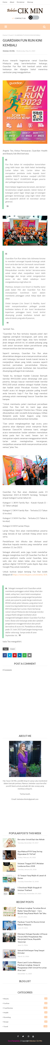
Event (11, 35)
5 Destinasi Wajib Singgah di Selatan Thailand (30, 889)
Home (5, 2)
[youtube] (33, 1036)
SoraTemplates (14, 1041)
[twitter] (23, 1036)
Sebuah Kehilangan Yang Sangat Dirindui (31, 951)
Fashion (25, 1003)
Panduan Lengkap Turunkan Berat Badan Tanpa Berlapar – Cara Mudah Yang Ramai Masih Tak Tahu (32, 910)
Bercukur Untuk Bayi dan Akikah (31, 839)
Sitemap (30, 2)
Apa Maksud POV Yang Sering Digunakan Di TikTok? (30, 852)
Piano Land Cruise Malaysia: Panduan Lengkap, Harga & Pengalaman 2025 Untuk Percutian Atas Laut (32, 966)
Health (25, 1012)
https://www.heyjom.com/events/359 (30, 574)
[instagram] (28, 1036)
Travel (25, 1026)
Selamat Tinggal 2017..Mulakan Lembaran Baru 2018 (31, 864)
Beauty (25, 999)
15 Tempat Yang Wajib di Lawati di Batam (32, 876)
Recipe (25, 1022)
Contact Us (20, 18)
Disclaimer (21, 2)
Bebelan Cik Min (9, 51)
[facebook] (18, 1036)
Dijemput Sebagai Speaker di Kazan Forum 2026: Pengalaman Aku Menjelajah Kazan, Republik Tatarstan (32, 938)
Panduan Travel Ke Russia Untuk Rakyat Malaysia (31, 923)
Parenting (25, 1017)
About (12, 2)
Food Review (25, 1008)
